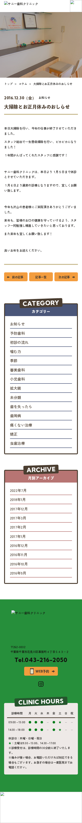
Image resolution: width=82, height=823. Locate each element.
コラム (23, 84)
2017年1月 (18, 536)
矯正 (14, 434)
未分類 (15, 397)
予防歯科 (17, 333)
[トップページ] (40, 625)
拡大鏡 (15, 388)
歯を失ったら (21, 406)
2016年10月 (19, 564)
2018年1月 (18, 499)
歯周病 (15, 415)
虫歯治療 (17, 443)
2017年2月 (18, 527)
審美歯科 (17, 370)
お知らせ (44, 97)
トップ (8, 84)
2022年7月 (18, 490)
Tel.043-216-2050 (41, 660)
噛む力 (15, 351)
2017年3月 (18, 518)
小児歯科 (17, 379)
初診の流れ (19, 342)
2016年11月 (18, 554)
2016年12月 (19, 545)
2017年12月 (19, 508)
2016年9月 (18, 573)
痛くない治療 (21, 425)
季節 (14, 360)
